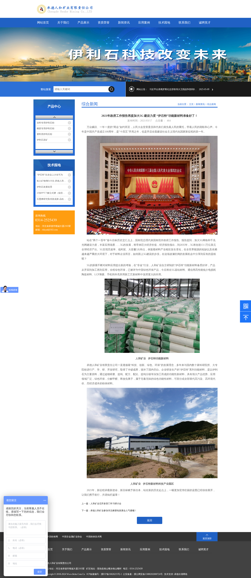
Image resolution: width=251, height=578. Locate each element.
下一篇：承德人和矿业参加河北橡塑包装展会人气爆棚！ (109, 510)
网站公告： (142, 89)
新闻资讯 (124, 22)
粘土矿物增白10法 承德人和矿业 (52, 181)
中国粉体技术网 (94, 536)
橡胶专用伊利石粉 (45, 128)
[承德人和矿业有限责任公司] (125, 54)
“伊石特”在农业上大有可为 (50, 174)
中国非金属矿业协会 (72, 536)
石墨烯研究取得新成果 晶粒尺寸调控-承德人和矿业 (54, 199)
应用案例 (144, 22)
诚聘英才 (205, 22)
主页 (191, 104)
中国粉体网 (52, 536)
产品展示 (83, 22)
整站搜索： (47, 89)
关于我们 (63, 22)
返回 (149, 520)
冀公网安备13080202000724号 (148, 574)
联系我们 (184, 22)
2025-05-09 (204, 89)
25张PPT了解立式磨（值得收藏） (53, 193)
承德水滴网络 (180, 574)
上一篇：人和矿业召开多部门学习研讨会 (101, 503)
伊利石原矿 (42, 140)
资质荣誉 (104, 22)
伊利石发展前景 (44, 187)
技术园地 (164, 22)
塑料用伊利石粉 (44, 134)
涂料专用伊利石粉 (45, 122)
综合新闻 (211, 104)
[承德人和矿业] (74, 13)
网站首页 (43, 22)
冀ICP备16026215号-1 (111, 574)
